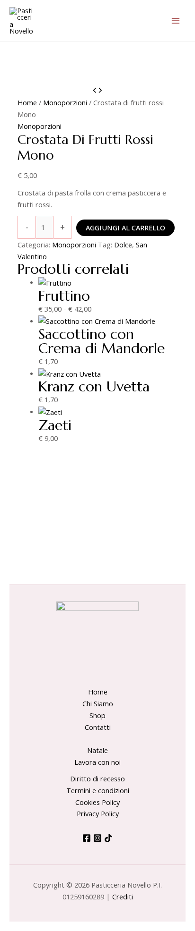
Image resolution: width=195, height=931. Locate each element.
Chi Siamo (97, 703)
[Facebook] (86, 838)
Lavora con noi (97, 762)
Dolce (123, 244)
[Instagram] (97, 838)
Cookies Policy (97, 802)
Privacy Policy (98, 813)
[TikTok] (108, 838)
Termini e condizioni (97, 790)
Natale (97, 750)
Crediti (122, 896)
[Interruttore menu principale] (176, 21)
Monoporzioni (65, 102)
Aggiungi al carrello (125, 227)
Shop (97, 715)
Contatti (98, 727)
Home (27, 102)
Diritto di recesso (97, 778)
